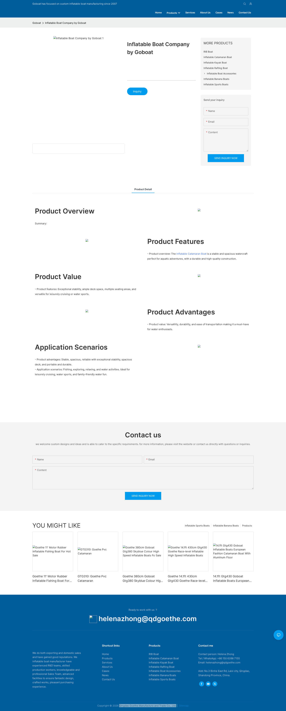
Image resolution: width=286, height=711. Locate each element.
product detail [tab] (143, 189)
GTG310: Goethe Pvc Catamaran (92, 578)
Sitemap (183, 705)
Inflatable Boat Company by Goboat (65, 22)
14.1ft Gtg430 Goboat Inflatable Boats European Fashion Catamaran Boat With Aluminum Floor (231, 579)
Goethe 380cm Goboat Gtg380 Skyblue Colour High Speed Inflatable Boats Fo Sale (142, 579)
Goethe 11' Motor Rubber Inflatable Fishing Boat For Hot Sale (50, 579)
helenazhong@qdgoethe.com (148, 619)
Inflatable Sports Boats (197, 525)
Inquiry (137, 91)
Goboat (36, 22)
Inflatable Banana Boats (226, 525)
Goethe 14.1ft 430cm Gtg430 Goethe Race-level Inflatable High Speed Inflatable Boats (186, 579)
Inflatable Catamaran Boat (191, 253)
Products (247, 525)
